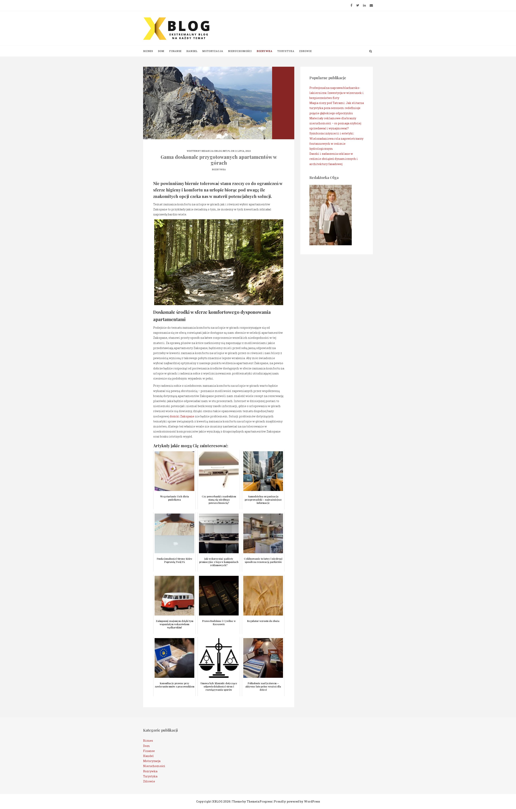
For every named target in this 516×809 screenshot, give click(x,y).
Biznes (148, 51)
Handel (191, 51)
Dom (161, 51)
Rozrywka (264, 51)
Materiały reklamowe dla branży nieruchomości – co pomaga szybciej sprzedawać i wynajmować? (335, 123)
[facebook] (351, 5)
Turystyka (285, 51)
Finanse (175, 51)
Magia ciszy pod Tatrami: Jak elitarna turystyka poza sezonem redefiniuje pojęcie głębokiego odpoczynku (336, 108)
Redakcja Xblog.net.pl (215, 151)
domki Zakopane (182, 416)
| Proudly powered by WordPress (296, 801)
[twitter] (357, 5)
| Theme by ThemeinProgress (251, 801)
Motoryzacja (212, 51)
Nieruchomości (240, 51)
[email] (371, 5)
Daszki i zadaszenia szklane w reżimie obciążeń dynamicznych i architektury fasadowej (333, 159)
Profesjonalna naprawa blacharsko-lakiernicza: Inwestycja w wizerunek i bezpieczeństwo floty (336, 93)
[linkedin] (364, 5)
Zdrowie (305, 51)
